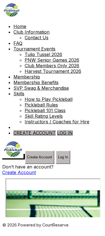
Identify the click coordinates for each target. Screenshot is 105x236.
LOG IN (65, 133)
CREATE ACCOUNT (34, 133)
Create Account (39, 157)
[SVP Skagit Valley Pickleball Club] (11, 16)
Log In (63, 157)
